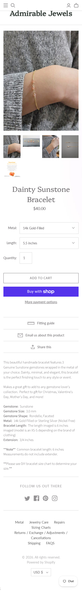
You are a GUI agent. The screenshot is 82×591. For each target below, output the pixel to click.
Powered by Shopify (41, 562)
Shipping (34, 543)
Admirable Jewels (41, 13)
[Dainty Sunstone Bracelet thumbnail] (11, 146)
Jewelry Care (39, 522)
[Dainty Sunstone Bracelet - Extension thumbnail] (70, 146)
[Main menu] (5, 5)
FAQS (50, 543)
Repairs (59, 522)
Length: (12, 243)
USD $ (38, 572)
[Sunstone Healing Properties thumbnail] (11, 168)
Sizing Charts (41, 527)
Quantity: (10, 258)
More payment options (41, 302)
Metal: (12, 228)
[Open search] (13, 5)
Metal (19, 522)
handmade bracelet (36, 362)
